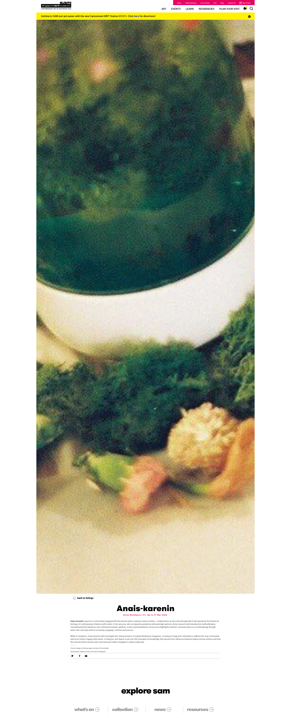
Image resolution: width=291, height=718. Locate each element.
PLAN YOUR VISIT (229, 9)
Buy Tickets (246, 3)
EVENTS (176, 9)
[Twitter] (72, 655)
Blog (222, 3)
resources (197, 709)
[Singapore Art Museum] (67, 5)
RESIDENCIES (206, 9)
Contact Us (232, 3)
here (137, 16)
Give (215, 3)
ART (164, 9)
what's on (84, 709)
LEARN (190, 9)
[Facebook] (79, 655)
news (159, 709)
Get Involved (205, 3)
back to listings (85, 598)
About (179, 3)
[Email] (86, 655)
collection (122, 709)
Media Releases (191, 3)
